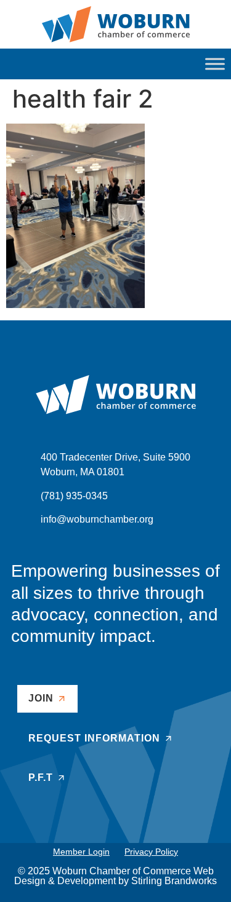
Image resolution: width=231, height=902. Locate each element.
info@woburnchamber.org (97, 519)
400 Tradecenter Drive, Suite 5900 (115, 457)
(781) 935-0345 (74, 496)
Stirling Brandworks (174, 881)
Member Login (81, 852)
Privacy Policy (151, 852)
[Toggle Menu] (215, 63)
